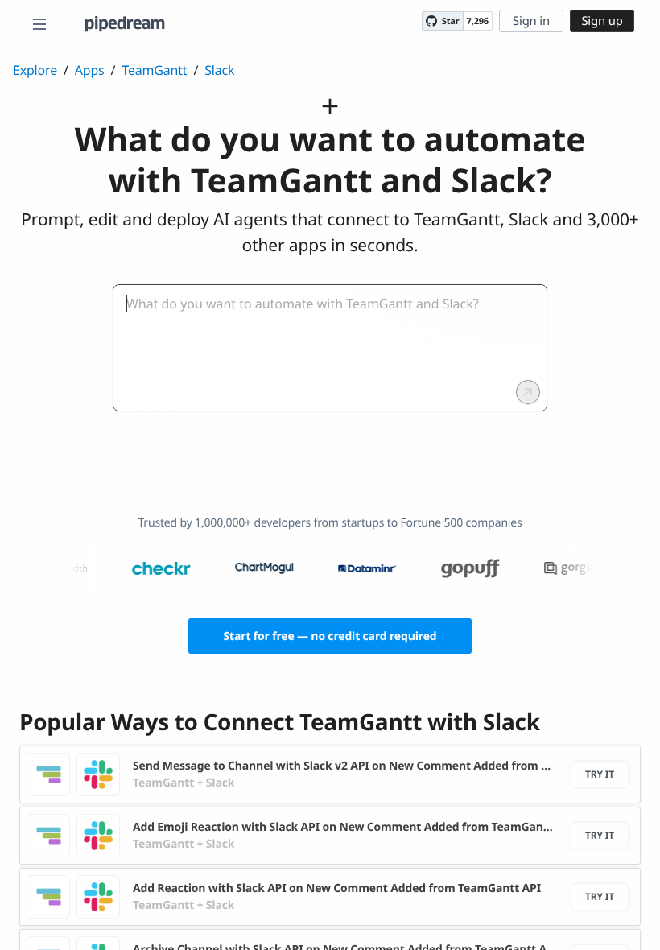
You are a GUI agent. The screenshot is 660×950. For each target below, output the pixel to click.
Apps (90, 70)
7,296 (478, 21)
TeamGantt (154, 70)
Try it (599, 774)
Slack (219, 70)
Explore (35, 70)
